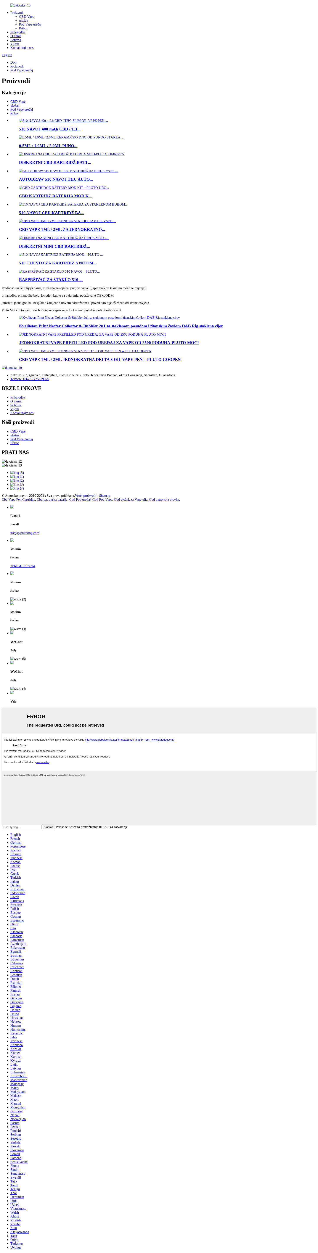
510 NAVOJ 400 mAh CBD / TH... (50, 129)
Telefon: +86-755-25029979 (29, 379)
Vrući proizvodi (85, 495)
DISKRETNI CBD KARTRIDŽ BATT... (55, 162)
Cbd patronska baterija (52, 499)
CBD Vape (26, 16)
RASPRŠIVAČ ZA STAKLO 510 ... (51, 279)
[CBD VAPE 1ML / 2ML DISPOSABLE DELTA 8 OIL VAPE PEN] (85, 351)
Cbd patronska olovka (164, 499)
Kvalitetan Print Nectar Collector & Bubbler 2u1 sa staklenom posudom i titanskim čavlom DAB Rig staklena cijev (121, 326)
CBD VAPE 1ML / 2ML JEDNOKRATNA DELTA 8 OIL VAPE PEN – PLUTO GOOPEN (100, 359)
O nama (15, 36)
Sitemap (104, 495)
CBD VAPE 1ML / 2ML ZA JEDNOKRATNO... (62, 229)
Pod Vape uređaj (30, 24)
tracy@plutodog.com (24, 533)
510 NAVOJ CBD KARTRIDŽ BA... (51, 213)
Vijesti (14, 44)
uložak (23, 20)
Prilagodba (17, 32)
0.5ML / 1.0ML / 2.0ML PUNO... (48, 145)
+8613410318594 (22, 566)
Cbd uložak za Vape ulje (130, 499)
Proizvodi (17, 12)
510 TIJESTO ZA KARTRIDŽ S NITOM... (58, 263)
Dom (13, 62)
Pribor (23, 28)
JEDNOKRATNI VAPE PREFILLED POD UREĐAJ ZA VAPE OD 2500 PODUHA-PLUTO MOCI (109, 342)
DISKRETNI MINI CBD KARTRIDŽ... (54, 246)
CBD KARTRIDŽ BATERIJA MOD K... (55, 196)
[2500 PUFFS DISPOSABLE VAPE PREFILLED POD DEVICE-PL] (92, 334)
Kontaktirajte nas (22, 48)
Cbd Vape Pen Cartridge (18, 499)
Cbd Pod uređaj (80, 499)
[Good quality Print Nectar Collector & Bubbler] (99, 317)
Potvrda (15, 40)
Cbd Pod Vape (102, 499)
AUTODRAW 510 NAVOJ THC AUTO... (56, 179)
